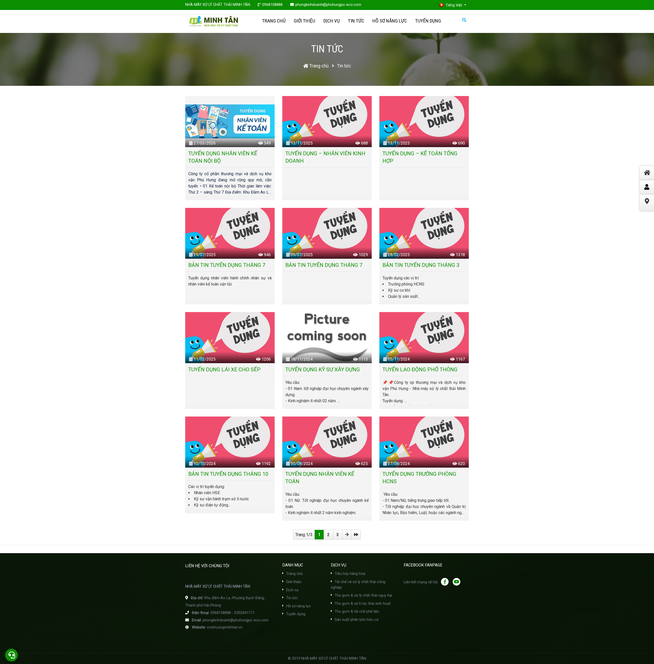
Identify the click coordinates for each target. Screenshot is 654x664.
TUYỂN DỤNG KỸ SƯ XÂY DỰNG (322, 369)
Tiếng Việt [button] (454, 5)
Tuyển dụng (428, 21)
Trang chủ (274, 21)
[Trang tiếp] (347, 535)
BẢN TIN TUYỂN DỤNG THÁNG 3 (421, 265)
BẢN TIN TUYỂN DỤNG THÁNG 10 (228, 474)
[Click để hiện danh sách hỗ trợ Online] (647, 187)
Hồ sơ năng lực (389, 21)
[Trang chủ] (647, 178)
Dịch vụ (331, 21)
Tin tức (356, 21)
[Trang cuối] (356, 535)
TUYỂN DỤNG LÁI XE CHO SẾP (224, 369)
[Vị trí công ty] (647, 207)
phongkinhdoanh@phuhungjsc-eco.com (328, 5)
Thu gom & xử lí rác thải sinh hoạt (362, 603)
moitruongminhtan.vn (224, 627)
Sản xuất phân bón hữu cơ (356, 620)
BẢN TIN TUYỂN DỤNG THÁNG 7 (226, 265)
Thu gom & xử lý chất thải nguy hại (363, 595)
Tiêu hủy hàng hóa (349, 574)
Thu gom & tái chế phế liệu (356, 611)
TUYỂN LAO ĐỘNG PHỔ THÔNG (420, 369)
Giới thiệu (304, 21)
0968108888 (272, 5)
